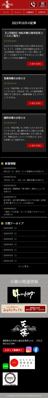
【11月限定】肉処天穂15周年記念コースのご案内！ (23, 34)
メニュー (18, 12)
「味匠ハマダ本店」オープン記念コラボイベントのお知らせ (24, 211)
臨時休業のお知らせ (14, 117)
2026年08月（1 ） (11, 228)
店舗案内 (30, 12)
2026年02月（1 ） (11, 249)
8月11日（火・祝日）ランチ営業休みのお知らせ (24, 170)
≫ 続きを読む (35, 63)
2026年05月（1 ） (11, 238)
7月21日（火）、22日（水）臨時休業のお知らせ (24, 178)
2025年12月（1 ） (11, 260)
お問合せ (42, 12)
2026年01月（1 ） (11, 255)
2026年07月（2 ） (11, 233)
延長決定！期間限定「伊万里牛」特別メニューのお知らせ (24, 188)
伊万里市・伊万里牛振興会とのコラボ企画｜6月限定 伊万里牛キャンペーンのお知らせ (25, 200)
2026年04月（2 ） (11, 244)
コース (6, 12)
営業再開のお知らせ (14, 78)
